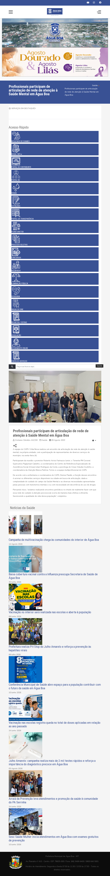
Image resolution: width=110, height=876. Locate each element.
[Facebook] (100, 2)
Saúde (44, 440)
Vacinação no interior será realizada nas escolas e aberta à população (50, 612)
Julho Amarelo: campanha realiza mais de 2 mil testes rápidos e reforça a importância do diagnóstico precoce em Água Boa (52, 762)
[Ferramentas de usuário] (94, 441)
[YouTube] (88, 2)
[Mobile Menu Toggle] (11, 12)
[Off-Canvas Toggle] (99, 12)
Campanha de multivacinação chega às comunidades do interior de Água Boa (54, 539)
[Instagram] (94, 2)
